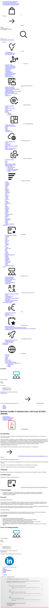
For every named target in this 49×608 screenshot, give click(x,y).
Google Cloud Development (13, 169)
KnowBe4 (7, 207)
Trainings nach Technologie (10, 66)
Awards (6, 356)
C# (5, 160)
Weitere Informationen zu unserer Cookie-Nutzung (16, 603)
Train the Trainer (8, 95)
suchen (1, 38)
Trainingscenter (8, 75)
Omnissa (7, 212)
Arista (6, 186)
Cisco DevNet (10, 168)
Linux (6, 147)
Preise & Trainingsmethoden (8, 417)
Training (4, 41)
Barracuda (7, 189)
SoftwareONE (8, 219)
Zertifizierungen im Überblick (10, 235)
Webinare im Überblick (9, 326)
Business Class (5, 343)
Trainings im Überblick (9, 86)
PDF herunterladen (24, 429)
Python (6, 161)
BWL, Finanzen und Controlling (11, 93)
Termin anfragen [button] (3, 393)
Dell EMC (7, 199)
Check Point (7, 192)
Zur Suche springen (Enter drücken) (9, 2)
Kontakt (10, 29)
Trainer (6, 357)
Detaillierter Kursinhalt (7, 419)
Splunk (6, 220)
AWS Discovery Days (9, 329)
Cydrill (6, 198)
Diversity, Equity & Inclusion (10, 362)
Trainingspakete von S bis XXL (11, 339)
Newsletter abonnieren (9, 314)
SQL (6, 162)
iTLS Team (7, 355)
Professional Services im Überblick (11, 293)
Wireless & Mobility (9, 149)
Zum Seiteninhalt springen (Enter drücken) (11, 4)
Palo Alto (7, 258)
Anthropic (7, 183)
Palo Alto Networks (9, 214)
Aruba (6, 187)
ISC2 (6, 205)
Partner (6, 358)
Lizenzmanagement (9, 131)
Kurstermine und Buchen (7, 418)
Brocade (6, 190)
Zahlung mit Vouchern (9, 341)
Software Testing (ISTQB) (10, 165)
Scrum (6, 109)
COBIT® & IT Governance (10, 125)
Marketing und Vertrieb (9, 92)
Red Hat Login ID (40, 403)
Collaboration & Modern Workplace (12, 298)
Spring (9, 171)
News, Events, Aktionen (7, 302)
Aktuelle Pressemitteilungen (10, 312)
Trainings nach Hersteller (10, 65)
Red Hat (6, 216)
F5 (5, 200)
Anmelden (5, 574)
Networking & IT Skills (9, 54)
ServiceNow (10, 114)
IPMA (6, 127)
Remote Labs (7, 283)
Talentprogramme (8, 280)
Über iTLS (7, 354)
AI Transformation (8, 52)
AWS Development (11, 167)
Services (4, 266)
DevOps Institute (8, 110)
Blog (6, 316)
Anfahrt (9, 365)
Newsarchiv (7, 313)
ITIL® (6, 128)
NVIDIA (7, 210)
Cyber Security (8, 143)
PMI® (6, 129)
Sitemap (4, 572)
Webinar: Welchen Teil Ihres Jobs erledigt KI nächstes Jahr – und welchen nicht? (20, 328)
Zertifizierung (5, 225)
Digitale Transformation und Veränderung (13, 91)
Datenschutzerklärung (7, 570)
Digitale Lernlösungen (9, 277)
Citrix (6, 194)
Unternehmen (5, 344)
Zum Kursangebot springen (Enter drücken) (11, 3)
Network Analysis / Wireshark (10, 148)
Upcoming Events (8, 64)
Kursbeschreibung (6, 416)
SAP (6, 217)
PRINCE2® (7, 130)
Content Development (9, 278)
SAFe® (6, 107)
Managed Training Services (10, 279)
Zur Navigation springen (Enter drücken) (10, 1)
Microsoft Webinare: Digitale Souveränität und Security (15, 327)
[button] (24, 38)
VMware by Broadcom (9, 223)
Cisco (6, 193)
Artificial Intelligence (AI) (10, 141)
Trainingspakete (8, 71)
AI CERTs (7, 182)
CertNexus (7, 191)
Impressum (5, 569)
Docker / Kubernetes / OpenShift (11, 146)
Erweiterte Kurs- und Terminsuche (7, 39)
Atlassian (9, 113)
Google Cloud (8, 203)
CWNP (6, 196)
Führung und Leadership (10, 88)
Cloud (6, 142)
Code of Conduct (8, 361)
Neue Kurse (7, 70)
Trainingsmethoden (8, 72)
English (22, 25)
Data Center (7, 144)
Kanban (6, 111)
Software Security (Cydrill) (10, 163)
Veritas (6, 222)
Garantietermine (8, 69)
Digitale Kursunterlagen (9, 74)
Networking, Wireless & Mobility (11, 300)
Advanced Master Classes (10, 53)
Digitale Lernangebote (9, 76)
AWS (6, 188)
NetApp (6, 209)
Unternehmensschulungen (10, 67)
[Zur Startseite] (1, 27)
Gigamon (7, 202)
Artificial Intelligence (9, 295)
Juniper (6, 206)
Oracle (6, 213)
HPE (6, 204)
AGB (4, 568)
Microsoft (7, 208)
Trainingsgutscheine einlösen (10, 73)
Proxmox (7, 215)
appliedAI (7, 185)
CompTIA (7, 195)
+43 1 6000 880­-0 (3, 29)
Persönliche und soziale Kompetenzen (12, 89)
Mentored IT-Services (9, 301)
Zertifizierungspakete (9, 342)
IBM (6, 249)
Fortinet (6, 201)
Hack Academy (8, 281)
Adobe (6, 181)
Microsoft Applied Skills (9, 254)
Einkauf (6, 94)
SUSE (6, 221)
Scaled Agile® (8, 261)
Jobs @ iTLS (7, 359)
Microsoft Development (12, 170)
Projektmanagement (9, 90)
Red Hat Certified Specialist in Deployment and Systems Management (34, 487)
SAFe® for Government (9, 108)
